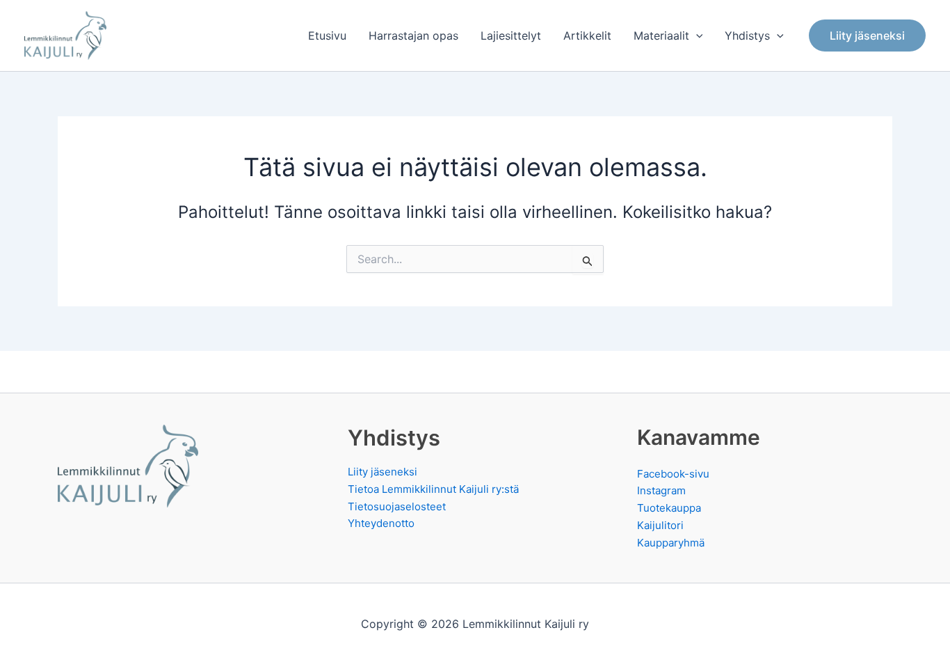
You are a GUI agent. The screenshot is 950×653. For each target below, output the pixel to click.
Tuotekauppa (669, 507)
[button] (696, 35)
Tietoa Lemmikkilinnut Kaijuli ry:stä (433, 489)
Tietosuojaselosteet (397, 506)
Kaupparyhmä (671, 542)
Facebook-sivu (673, 473)
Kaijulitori (660, 525)
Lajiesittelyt (511, 35)
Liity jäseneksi (382, 471)
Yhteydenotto (381, 523)
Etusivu (327, 35)
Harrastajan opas (413, 35)
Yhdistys (747, 35)
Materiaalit (661, 35)
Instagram (661, 490)
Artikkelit (587, 35)
